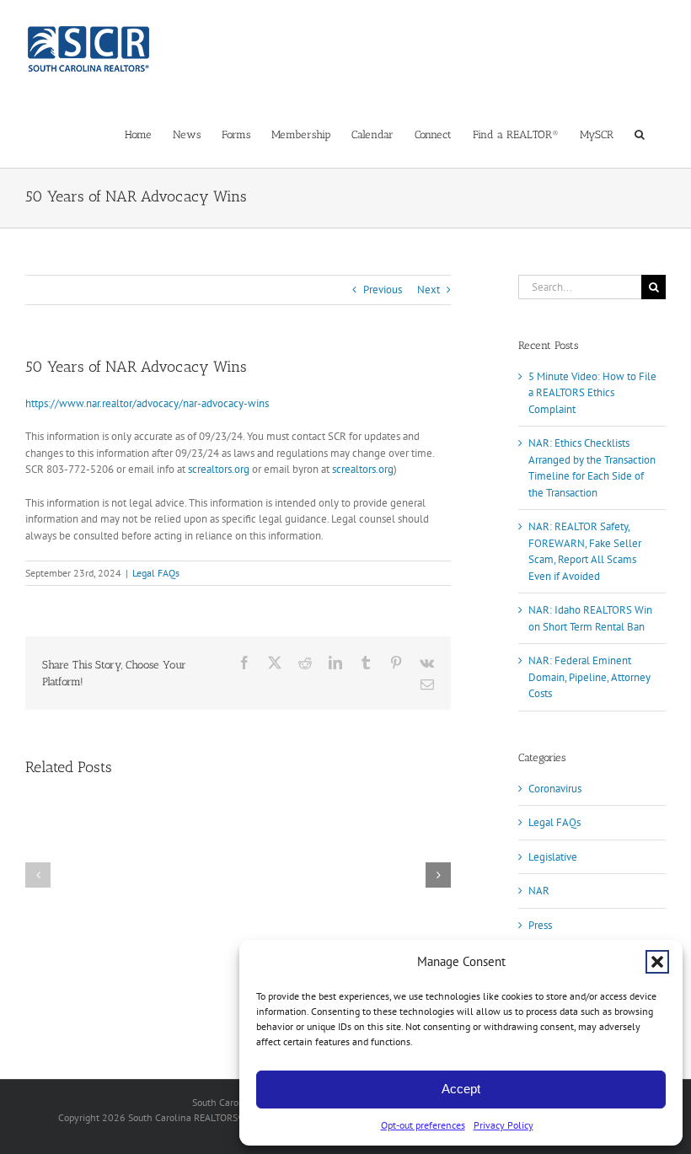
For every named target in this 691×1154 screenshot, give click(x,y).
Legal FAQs (155, 572)
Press (540, 925)
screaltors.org (218, 469)
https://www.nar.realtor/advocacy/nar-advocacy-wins (147, 403)
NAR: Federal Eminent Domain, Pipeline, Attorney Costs (589, 676)
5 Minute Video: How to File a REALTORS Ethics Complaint (592, 392)
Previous (382, 289)
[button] (657, 961)
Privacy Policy (503, 1125)
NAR (538, 890)
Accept (461, 1089)
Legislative (552, 857)
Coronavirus (554, 788)
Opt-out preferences (423, 1125)
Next (428, 289)
